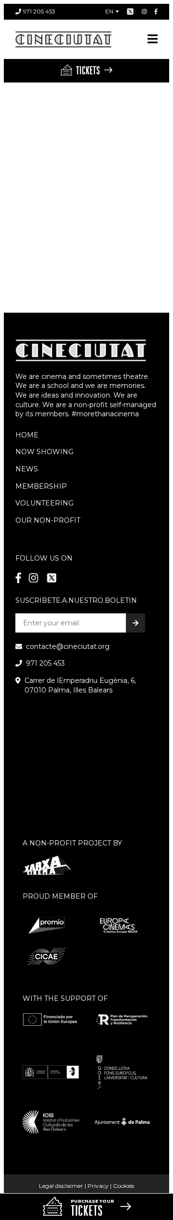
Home (26, 435)
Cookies (123, 1185)
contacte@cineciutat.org (68, 646)
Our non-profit (47, 520)
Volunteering (44, 503)
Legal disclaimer (61, 1185)
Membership (41, 486)
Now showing (44, 451)
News (26, 469)
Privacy (98, 1185)
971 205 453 (39, 11)
